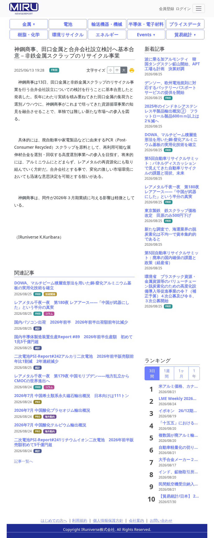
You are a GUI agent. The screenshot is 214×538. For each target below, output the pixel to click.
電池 (68, 24)
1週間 (167, 373)
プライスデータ (185, 24)
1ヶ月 (181, 373)
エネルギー (107, 34)
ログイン (183, 8)
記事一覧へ (23, 461)
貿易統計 (183, 34)
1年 (194, 373)
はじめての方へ (54, 520)
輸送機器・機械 (107, 24)
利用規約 (79, 520)
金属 (26, 24)
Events (144, 34)
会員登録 (166, 8)
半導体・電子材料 (146, 24)
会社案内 (136, 520)
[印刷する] (132, 70)
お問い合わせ (161, 520)
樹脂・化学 (29, 34)
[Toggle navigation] (198, 8)
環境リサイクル (68, 34)
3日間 (152, 373)
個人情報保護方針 (108, 520)
